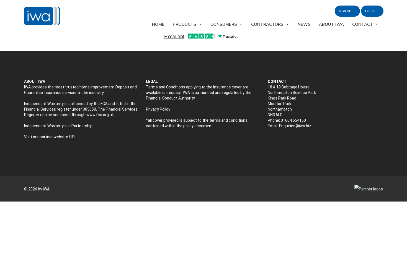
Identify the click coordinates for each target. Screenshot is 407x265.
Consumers (223, 24)
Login (370, 11)
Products (184, 24)
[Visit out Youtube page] (293, 140)
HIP (71, 137)
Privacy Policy (158, 109)
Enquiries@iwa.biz (295, 126)
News (304, 24)
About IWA (331, 24)
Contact (362, 24)
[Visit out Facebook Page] (282, 140)
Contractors (267, 24)
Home (158, 24)
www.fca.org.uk (100, 115)
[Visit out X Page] (270, 140)
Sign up (345, 11)
